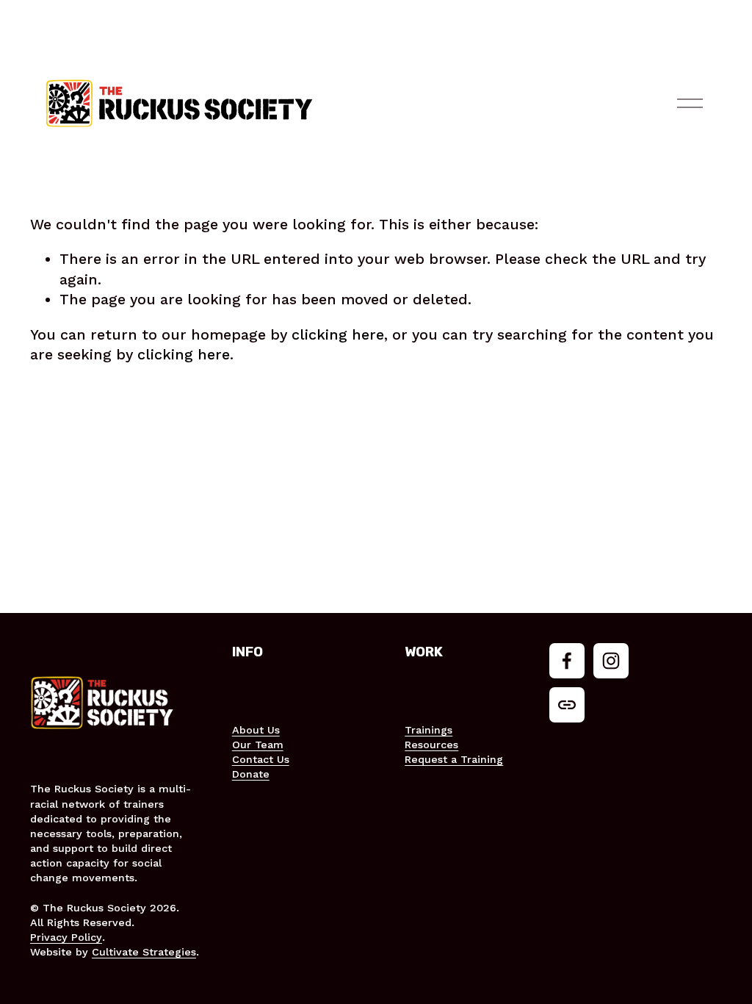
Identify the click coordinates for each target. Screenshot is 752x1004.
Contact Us (260, 759)
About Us (256, 730)
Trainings (428, 730)
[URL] (567, 704)
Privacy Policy (66, 937)
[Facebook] (567, 660)
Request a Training (454, 759)
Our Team (257, 744)
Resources (431, 744)
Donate (251, 774)
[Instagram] (611, 660)
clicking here (338, 334)
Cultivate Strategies (144, 952)
